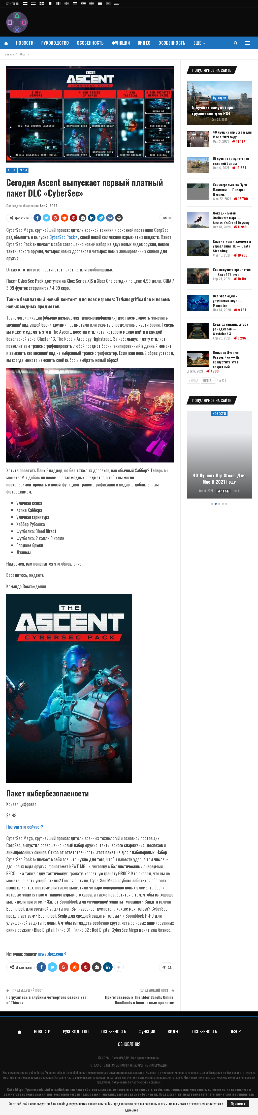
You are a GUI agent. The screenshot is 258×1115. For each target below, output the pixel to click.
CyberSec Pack (62, 237)
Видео (144, 43)
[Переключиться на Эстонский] (33, 2)
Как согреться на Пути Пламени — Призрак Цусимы (230, 189)
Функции (121, 43)
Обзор (235, 1031)
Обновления (129, 1044)
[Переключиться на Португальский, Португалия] (108, 2)
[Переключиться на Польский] (75, 2)
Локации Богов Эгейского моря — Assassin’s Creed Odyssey (231, 217)
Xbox (11, 170)
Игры (23, 170)
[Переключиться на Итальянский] (58, 2)
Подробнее (130, 1110)
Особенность (90, 43)
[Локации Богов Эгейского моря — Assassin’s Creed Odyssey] (198, 220)
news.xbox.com (50, 953)
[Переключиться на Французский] (50, 2)
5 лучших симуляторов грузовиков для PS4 (214, 110)
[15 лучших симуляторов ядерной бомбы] (198, 165)
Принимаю (238, 1103)
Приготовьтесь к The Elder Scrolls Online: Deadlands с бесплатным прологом (139, 999)
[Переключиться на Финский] (42, 2)
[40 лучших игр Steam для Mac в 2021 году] (198, 139)
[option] (219, 455)
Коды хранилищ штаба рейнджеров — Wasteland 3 (230, 328)
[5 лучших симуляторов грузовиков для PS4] (219, 103)
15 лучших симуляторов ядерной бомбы (231, 161)
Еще (198, 43)
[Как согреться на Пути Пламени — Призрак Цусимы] (198, 191)
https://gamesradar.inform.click (58, 1072)
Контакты (12, 4)
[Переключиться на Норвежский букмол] (66, 2)
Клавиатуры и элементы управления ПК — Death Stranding (232, 245)
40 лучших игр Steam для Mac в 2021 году (232, 134)
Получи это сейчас (22, 826)
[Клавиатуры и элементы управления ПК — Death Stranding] (198, 248)
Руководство (55, 43)
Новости (24, 43)
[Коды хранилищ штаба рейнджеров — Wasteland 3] (198, 331)
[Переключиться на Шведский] (91, 2)
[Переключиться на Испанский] (83, 2)
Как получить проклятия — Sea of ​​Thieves (232, 272)
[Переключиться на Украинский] (100, 2)
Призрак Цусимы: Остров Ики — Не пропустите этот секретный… (226, 359)
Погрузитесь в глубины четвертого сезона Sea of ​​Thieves (46, 999)
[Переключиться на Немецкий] (116, 2)
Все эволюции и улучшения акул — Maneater (227, 300)
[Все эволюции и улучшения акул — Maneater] (198, 303)
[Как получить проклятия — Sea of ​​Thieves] (198, 276)
